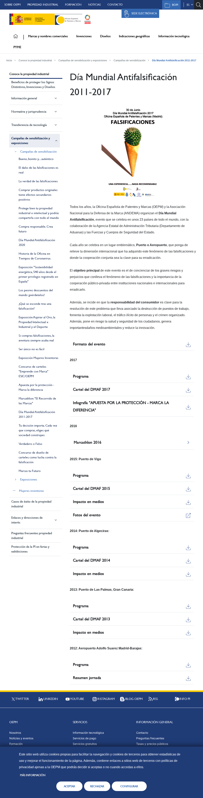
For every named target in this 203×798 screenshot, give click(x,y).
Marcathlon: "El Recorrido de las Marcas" (37, 401)
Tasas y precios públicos (152, 743)
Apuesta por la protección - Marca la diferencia (36, 387)
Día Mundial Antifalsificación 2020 (37, 242)
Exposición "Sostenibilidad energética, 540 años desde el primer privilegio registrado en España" (38, 274)
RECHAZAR (97, 786)
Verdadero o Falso (30, 444)
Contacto (115, 4)
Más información (32, 775)
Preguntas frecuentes (150, 738)
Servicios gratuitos (85, 743)
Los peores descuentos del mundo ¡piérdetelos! (36, 292)
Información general (24, 98)
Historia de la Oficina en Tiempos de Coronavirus (35, 256)
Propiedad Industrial (42, 4)
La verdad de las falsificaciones (38, 181)
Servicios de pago (84, 738)
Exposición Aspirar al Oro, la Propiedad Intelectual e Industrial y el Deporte (37, 322)
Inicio (9, 60)
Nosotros (15, 732)
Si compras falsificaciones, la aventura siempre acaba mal (36, 338)
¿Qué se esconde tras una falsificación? (35, 306)
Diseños (105, 36)
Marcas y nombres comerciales (48, 36)
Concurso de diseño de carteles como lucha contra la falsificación (37, 457)
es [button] (189, 4)
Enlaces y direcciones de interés (27, 520)
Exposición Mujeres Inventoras (38, 358)
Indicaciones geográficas (134, 36)
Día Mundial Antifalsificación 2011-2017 (174, 60)
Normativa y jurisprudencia (28, 111)
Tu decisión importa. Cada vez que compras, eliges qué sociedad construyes (38, 430)
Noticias (94, 4)
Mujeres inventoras (31, 491)
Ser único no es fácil (31, 349)
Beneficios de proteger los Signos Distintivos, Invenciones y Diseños (33, 84)
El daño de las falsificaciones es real (38, 170)
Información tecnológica (174, 36)
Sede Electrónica (144, 13)
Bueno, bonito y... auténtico (36, 159)
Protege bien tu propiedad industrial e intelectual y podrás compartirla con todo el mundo (39, 213)
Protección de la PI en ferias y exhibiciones (30, 549)
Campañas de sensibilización (130, 60)
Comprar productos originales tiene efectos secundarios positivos (38, 194)
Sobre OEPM (12, 4)
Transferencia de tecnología (29, 125)
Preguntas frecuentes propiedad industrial (31, 535)
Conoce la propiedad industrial (35, 60)
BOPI (175, 4)
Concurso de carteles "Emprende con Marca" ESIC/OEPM (33, 371)
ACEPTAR (69, 786)
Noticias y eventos (21, 738)
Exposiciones (28, 479)
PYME (17, 47)
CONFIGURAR (129, 786)
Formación (73, 4)
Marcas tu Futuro (30, 471)
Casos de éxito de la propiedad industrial (31, 504)
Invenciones (84, 36)
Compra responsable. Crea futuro (36, 229)
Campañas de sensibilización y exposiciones (82, 60)
